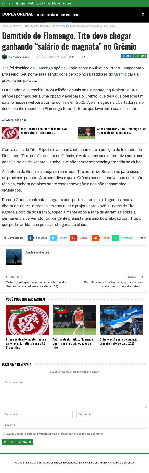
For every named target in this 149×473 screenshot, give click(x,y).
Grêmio (66, 15)
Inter (76, 15)
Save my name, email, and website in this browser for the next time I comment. (55, 434)
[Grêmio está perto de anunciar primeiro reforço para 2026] (121, 320)
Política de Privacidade (44, 3)
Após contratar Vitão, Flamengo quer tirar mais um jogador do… (121, 130)
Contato (7, 3)
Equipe (20, 3)
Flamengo (44, 68)
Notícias (53, 15)
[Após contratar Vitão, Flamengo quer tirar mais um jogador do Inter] (86, 133)
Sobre (67, 3)
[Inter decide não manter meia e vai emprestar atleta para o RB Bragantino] (10, 133)
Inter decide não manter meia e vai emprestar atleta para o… (44, 130)
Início (41, 15)
